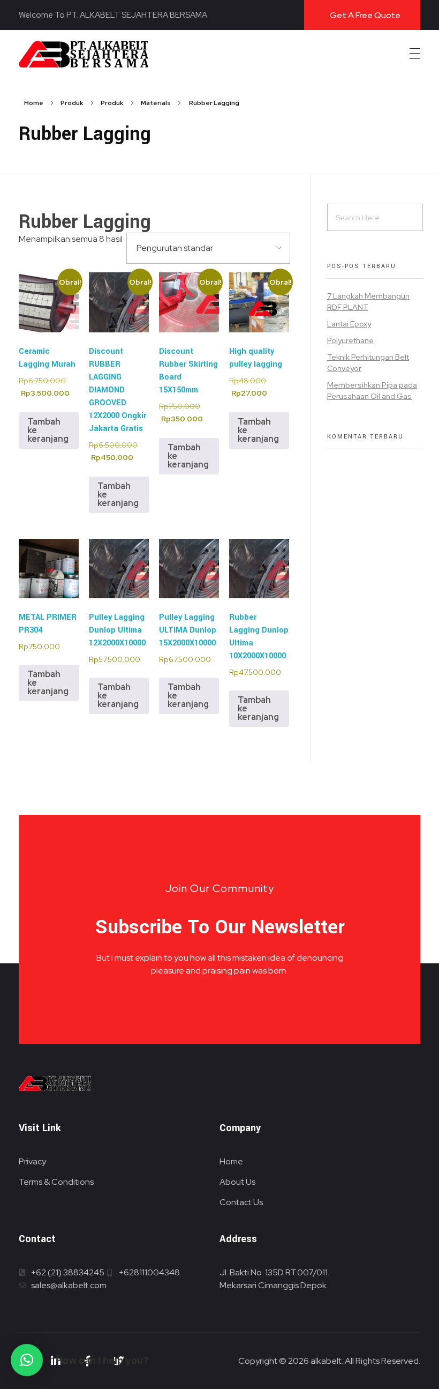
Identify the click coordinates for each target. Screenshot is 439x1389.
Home (33, 103)
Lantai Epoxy (349, 324)
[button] (27, 1360)
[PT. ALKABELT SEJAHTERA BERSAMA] (83, 54)
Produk (72, 103)
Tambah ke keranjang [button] (48, 430)
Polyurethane (350, 340)
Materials (156, 103)
